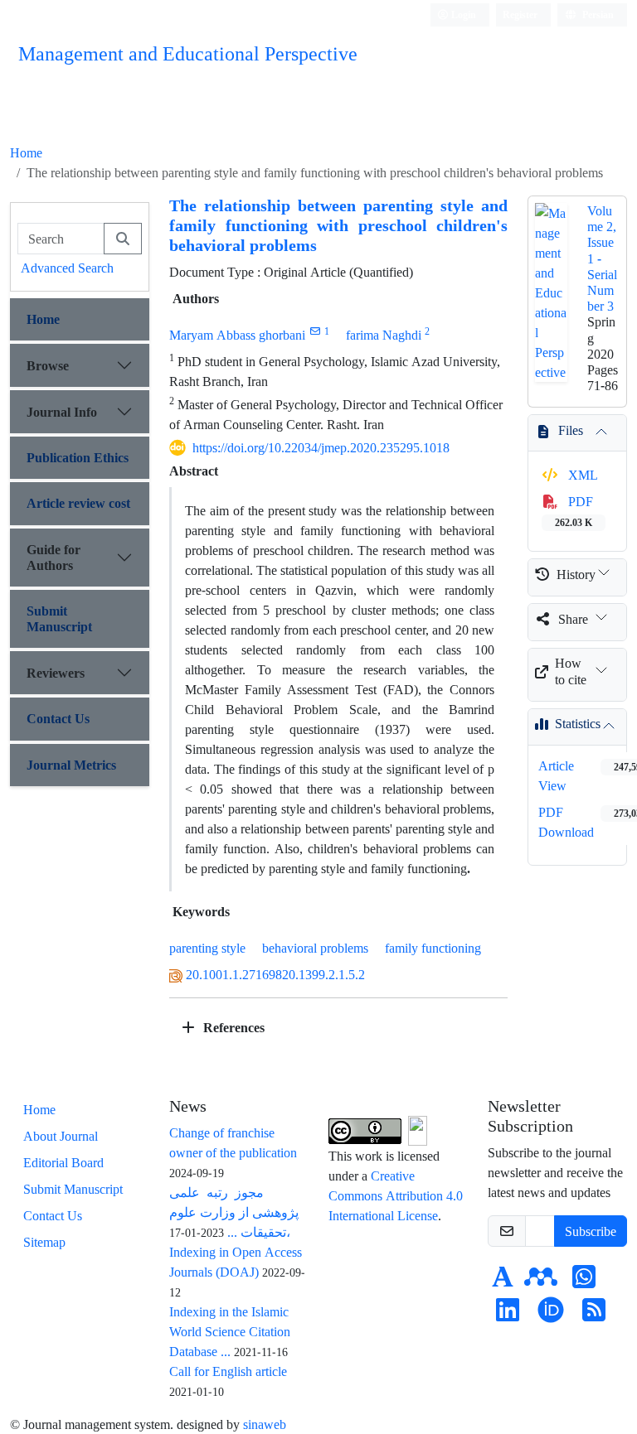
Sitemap (44, 1242)
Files (570, 430)
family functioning (433, 948)
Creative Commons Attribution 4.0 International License (395, 1195)
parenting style (207, 948)
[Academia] (503, 1281)
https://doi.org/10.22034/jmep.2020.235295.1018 (321, 447)
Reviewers (56, 673)
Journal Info (62, 412)
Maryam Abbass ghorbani (237, 335)
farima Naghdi (383, 335)
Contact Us (58, 718)
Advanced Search (67, 267)
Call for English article (228, 1371)
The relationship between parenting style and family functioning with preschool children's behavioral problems (338, 225)
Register (520, 14)
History (576, 574)
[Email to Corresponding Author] (315, 331)
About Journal (60, 1136)
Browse (48, 365)
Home (26, 152)
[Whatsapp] (584, 1281)
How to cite (570, 671)
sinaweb (264, 1424)
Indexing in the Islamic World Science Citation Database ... (229, 1331)
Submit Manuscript (59, 618)
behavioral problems (315, 948)
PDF (574, 510)
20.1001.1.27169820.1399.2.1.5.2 (275, 974)
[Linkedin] (508, 1315)
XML (581, 475)
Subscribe (590, 1231)
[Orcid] (551, 1315)
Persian (597, 14)
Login (462, 14)
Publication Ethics (78, 457)
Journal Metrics (71, 765)
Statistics (578, 723)
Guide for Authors (53, 557)
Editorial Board (63, 1162)
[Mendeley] (541, 1281)
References (232, 1027)
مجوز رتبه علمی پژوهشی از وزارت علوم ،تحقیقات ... (234, 1212)
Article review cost (78, 503)
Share (573, 619)
